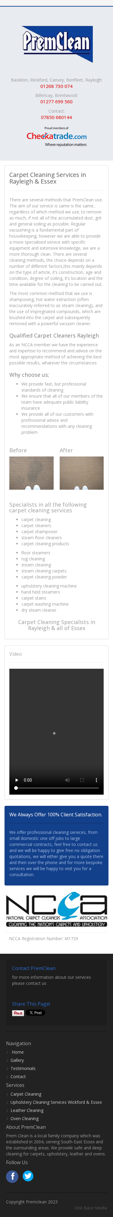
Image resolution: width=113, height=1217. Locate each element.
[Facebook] (12, 1177)
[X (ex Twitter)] (27, 1177)
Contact (18, 1076)
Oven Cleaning (25, 1118)
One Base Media (90, 1208)
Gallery (17, 1060)
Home (18, 1052)
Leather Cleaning (27, 1110)
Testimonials (23, 1068)
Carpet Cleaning (26, 1094)
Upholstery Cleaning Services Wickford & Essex (56, 1102)
